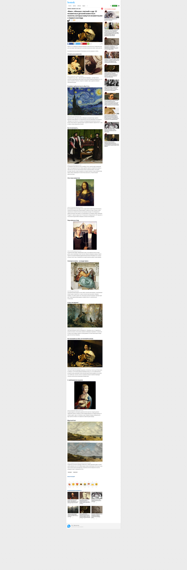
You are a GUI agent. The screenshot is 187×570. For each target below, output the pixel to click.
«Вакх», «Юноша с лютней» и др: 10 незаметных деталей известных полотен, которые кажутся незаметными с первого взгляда (84, 14)
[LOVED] (77, 484)
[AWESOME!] (69, 484)
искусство (75, 472)
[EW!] (96, 484)
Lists (77, 8)
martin (71, 19)
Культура (69, 8)
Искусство (73, 8)
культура (70, 472)
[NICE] (73, 484)
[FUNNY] (85, 484)
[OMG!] (92, 484)
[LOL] (81, 484)
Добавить (114, 5)
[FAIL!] (88, 484)
